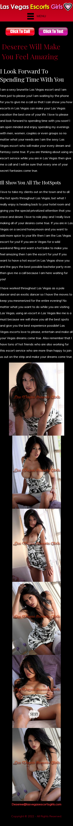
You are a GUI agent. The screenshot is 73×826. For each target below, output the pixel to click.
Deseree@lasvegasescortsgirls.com (36, 804)
